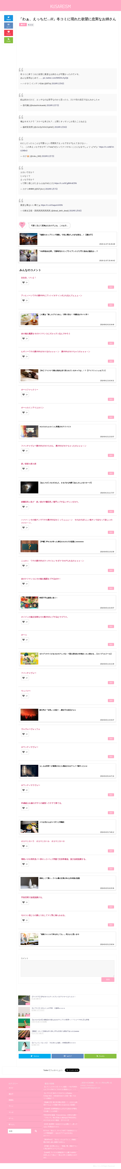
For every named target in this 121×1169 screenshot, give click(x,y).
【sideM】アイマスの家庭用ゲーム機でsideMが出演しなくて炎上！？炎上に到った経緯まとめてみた (60, 1155)
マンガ (11, 1112)
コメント (24, 958)
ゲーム (11, 1118)
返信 (110, 287)
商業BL (11, 1100)
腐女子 (23, 24)
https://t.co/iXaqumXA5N (52, 205)
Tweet (8, 19)
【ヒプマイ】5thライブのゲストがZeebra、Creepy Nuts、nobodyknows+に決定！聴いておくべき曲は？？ (59, 1095)
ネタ (31, 25)
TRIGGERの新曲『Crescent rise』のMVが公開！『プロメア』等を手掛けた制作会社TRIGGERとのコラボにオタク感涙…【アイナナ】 (60, 1117)
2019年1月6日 (58, 83)
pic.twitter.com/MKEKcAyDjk (55, 78)
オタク (11, 1088)
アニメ (11, 1106)
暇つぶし (12, 1124)
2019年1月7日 (53, 105)
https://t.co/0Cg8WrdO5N (65, 183)
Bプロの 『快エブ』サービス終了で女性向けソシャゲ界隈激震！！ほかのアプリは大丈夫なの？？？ (60, 1133)
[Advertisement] (42, 49)
